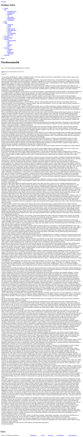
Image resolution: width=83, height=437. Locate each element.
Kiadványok (10, 52)
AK (8, 43)
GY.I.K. (43, 435)
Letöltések (10, 49)
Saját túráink (10, 20)
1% (8, 15)
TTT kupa (6, 36)
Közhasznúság (11, 18)
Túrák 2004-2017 (11, 30)
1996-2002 (10, 53)
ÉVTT (9, 27)
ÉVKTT (9, 31)
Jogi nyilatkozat (72, 435)
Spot (3, 71)
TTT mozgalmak (11, 33)
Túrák (5, 23)
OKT (8, 42)
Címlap (3, 58)
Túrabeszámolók (11, 40)
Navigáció (6, 55)
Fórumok (6, 39)
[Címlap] (3, 1)
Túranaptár (10, 24)
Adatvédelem (60, 435)
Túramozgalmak (8, 37)
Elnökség (9, 14)
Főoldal (6, 8)
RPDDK (9, 45)
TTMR (9, 26)
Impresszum (33, 435)
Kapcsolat (50, 435)
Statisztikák (10, 34)
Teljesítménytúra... (12, 11)
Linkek (9, 50)
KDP (8, 46)
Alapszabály (10, 17)
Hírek (5, 21)
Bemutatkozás (11, 13)
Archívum (6, 48)
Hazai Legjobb (11, 29)
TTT (5, 10)
